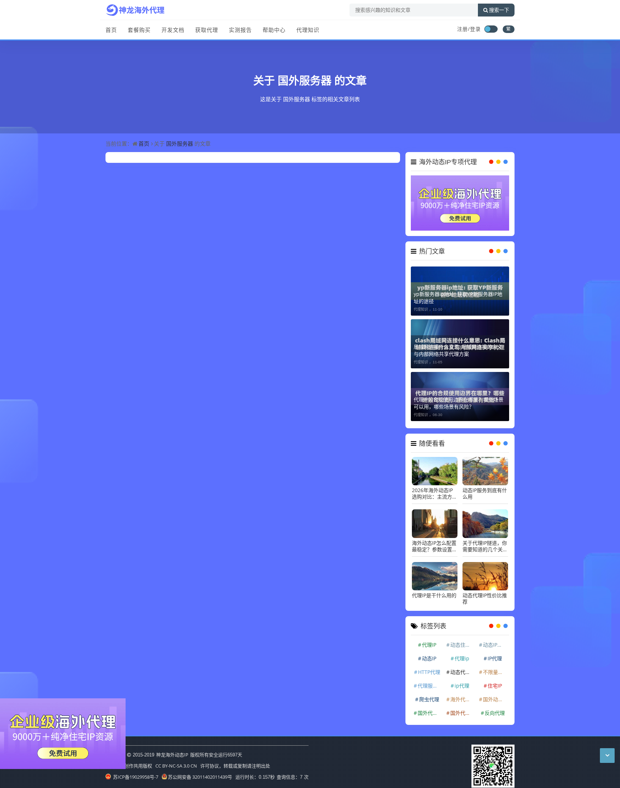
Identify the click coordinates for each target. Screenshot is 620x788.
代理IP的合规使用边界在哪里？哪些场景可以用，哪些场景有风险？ (458, 399)
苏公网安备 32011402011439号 (200, 773)
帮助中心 (274, 29)
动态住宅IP (462, 640)
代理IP (429, 640)
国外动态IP (495, 695)
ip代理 (462, 681)
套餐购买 (139, 29)
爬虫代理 (429, 695)
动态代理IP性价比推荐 (484, 594)
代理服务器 (430, 681)
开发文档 (172, 29)
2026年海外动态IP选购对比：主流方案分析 (434, 489)
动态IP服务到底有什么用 (484, 489)
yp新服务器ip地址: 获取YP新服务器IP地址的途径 (458, 294)
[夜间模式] (490, 29)
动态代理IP (462, 668)
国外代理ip (462, 709)
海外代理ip (462, 695)
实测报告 (240, 29)
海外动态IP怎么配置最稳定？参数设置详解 (434, 542)
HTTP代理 (429, 668)
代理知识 (307, 29)
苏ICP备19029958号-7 (135, 773)
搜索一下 (499, 10)
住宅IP (495, 681)
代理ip (462, 654)
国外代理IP (430, 709)
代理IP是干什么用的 (434, 591)
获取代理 (206, 29)
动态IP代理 (495, 640)
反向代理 (495, 709)
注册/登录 (469, 28)
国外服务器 (305, 80)
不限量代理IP (495, 668)
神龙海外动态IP (172, 750)
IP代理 (495, 654)
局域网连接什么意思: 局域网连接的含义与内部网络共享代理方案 (458, 346)
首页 (111, 29)
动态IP (429, 654)
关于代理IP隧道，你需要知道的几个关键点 (485, 542)
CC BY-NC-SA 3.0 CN (176, 762)
